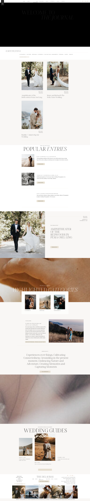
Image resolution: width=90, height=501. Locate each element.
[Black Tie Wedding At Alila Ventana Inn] (28, 160)
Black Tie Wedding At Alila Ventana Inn (46, 156)
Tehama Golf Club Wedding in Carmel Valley (47, 175)
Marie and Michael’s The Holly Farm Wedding (55, 96)
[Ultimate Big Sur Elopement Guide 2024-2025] (25, 447)
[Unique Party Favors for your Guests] (64, 447)
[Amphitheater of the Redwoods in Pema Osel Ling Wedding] (32, 76)
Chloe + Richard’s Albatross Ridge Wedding (47, 193)
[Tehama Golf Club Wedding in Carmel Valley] (28, 179)
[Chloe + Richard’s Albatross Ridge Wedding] (28, 197)
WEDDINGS (41, 132)
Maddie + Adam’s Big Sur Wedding (30, 136)
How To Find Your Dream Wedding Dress (43, 464)
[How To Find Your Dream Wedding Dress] (45, 447)
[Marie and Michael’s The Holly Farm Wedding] (57, 76)
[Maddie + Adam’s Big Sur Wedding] (32, 115)
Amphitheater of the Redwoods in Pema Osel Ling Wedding (32, 97)
